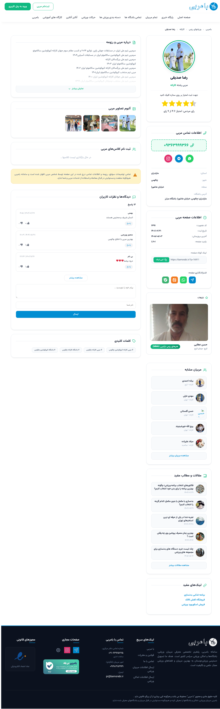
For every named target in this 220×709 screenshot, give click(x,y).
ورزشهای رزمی (194, 29)
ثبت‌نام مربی (42, 6)
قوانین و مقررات (145, 655)
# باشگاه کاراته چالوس (69, 349)
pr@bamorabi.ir (113, 677)
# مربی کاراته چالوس (93, 349)
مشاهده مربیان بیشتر (178, 455)
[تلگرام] (178, 159)
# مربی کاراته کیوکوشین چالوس (120, 349)
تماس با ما (147, 661)
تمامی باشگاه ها (131, 17)
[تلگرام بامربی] (75, 650)
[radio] (164, 104)
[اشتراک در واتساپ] (182, 280)
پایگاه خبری (166, 17)
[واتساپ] (188, 159)
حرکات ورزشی (87, 17)
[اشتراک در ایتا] (173, 280)
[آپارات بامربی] (57, 650)
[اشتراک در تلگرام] (191, 280)
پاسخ (128, 223)
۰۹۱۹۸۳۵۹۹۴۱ (115, 666)
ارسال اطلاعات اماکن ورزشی (142, 679)
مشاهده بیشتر (74, 278)
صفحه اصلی (182, 17)
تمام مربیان (150, 17)
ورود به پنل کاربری (16, 6)
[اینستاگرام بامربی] (66, 650)
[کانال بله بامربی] (57, 666)
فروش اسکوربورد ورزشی (192, 605)
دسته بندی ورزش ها (108, 17)
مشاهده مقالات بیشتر (178, 565)
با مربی (149, 649)
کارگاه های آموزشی (51, 17)
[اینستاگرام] (167, 159)
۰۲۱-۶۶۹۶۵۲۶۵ (114, 653)
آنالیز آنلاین (70, 17)
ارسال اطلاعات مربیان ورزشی (142, 669)
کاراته (180, 29)
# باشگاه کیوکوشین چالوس (43, 349)
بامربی (34, 17)
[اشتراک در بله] (164, 280)
